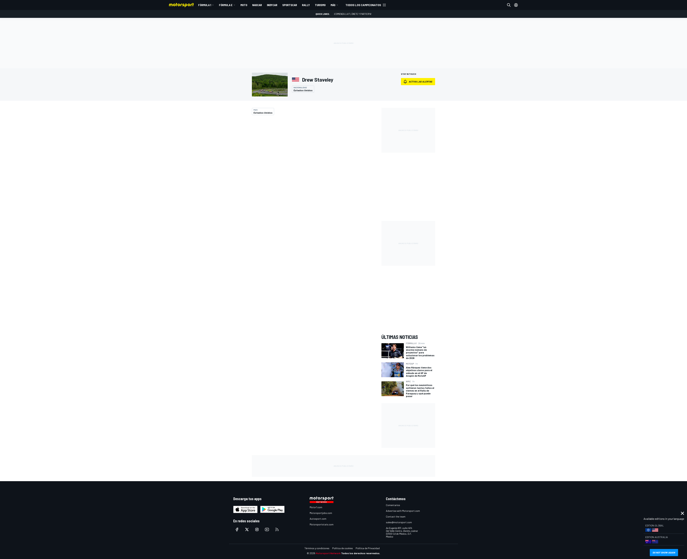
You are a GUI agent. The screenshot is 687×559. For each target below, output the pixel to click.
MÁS (333, 5)
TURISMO (320, 5)
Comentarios (393, 505)
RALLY (306, 5)
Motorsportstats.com (321, 524)
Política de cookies (342, 548)
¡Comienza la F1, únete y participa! (352, 13)
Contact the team (395, 516)
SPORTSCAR (289, 5)
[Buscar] (508, 5)
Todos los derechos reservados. (360, 553)
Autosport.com (318, 518)
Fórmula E (226, 5)
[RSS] (277, 529)
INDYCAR (272, 5)
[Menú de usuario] (516, 5)
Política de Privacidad (368, 548)
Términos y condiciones (316, 548)
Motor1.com (316, 507)
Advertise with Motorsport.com (403, 510)
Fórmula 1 (204, 5)
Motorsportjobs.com (321, 512)
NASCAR (257, 5)
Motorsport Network (328, 553)
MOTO (243, 5)
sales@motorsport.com (399, 522)
